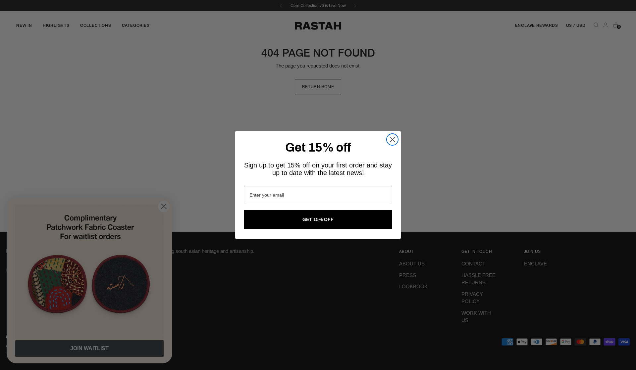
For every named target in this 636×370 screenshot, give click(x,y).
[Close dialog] (392, 139)
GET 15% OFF (318, 219)
